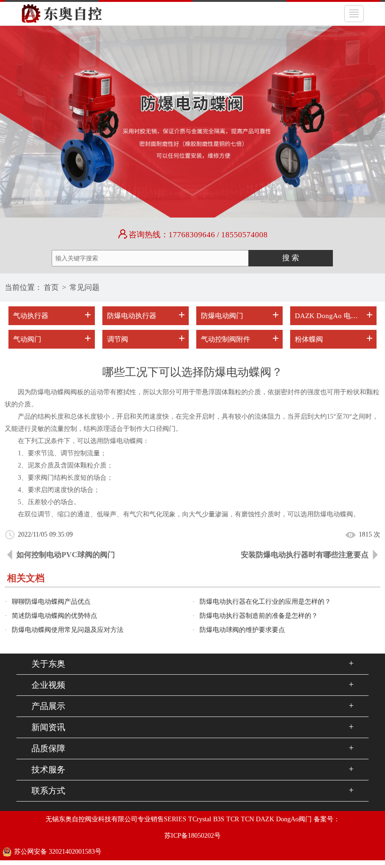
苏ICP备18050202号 (192, 835)
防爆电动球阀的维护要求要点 (242, 629)
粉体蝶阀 (309, 339)
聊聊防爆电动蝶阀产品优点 (51, 601)
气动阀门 (27, 339)
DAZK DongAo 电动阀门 (327, 316)
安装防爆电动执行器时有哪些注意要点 (305, 555)
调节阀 (117, 339)
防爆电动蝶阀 (123, 440)
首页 (51, 287)
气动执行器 (30, 316)
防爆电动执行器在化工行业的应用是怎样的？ (265, 601)
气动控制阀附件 (225, 339)
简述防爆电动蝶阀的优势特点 (54, 615)
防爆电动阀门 (222, 316)
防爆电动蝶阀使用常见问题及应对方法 (67, 629)
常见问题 (84, 287)
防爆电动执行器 (131, 316)
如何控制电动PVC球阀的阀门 (65, 555)
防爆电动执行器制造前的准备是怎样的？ (259, 615)
